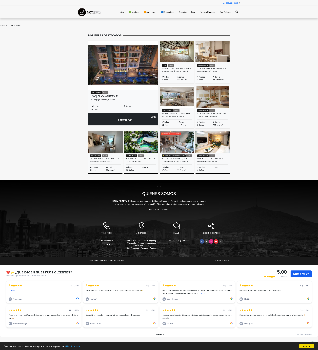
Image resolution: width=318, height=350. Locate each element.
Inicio (122, 12)
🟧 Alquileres (149, 12)
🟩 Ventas (133, 12)
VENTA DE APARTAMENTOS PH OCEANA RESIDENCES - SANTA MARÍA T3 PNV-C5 (212, 114)
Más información (72, 346)
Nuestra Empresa (207, 12)
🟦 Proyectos (167, 12)
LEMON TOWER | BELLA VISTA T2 (210, 159)
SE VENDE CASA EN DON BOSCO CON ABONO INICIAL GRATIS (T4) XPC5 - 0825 (177, 68)
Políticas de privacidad (159, 209)
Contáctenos (225, 12)
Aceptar (306, 346)
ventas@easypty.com (176, 240)
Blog (193, 12)
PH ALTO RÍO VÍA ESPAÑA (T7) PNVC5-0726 (177, 159)
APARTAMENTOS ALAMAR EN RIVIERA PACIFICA (141, 159)
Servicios (183, 12)
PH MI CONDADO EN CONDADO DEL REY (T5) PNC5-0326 (105, 159)
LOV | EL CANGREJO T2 (105, 96)
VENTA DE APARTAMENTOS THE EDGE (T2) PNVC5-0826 (212, 68)
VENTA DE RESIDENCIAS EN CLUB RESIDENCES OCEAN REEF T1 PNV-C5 (177, 114)
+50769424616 (107, 240)
